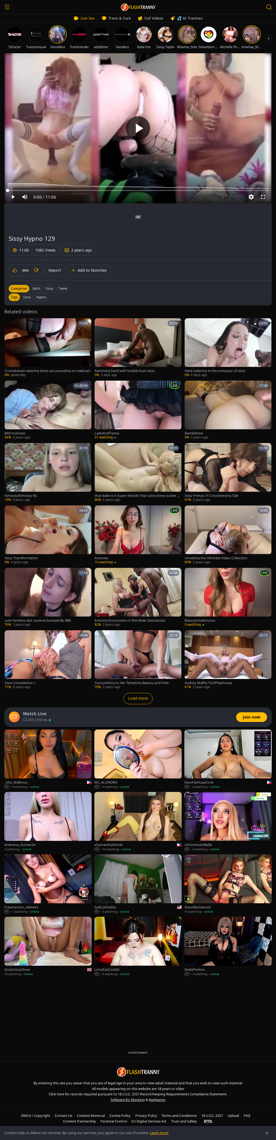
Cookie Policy (120, 1115)
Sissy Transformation (21, 558)
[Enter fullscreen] (263, 197)
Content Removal (91, 1115)
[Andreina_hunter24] (48, 822)
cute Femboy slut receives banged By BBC (38, 620)
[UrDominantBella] (228, 822)
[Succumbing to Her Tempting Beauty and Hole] (138, 659)
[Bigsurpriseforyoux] (228, 597)
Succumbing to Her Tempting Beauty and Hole (132, 683)
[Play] (138, 128)
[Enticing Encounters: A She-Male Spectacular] (138, 597)
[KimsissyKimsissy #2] (48, 472)
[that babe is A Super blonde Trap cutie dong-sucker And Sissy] (138, 472)
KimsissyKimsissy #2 (21, 495)
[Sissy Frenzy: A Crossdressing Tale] (228, 472)
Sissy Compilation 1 (20, 683)
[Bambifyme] (228, 410)
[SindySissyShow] (48, 946)
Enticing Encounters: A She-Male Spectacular (130, 620)
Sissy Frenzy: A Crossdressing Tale (211, 495)
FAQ (247, 1115)
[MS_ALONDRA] (138, 759)
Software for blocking (128, 1099)
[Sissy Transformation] (48, 535)
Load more (138, 698)
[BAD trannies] (48, 410)
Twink (62, 288)
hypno (41, 297)
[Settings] (251, 197)
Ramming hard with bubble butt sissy (125, 371)
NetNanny (157, 1099)
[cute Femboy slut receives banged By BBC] (48, 597)
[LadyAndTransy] (138, 410)
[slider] (138, 190)
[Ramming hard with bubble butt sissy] (138, 347)
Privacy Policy (146, 1115)
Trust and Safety (184, 1121)
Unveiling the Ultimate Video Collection (216, 558)
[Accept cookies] (267, 1133)
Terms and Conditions (179, 1115)
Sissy (49, 288)
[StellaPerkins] (228, 946)
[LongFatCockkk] (138, 946)
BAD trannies (15, 433)
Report (55, 270)
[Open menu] (7, 7)
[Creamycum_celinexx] (48, 884)
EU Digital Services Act (149, 1121)
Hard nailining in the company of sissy (215, 371)
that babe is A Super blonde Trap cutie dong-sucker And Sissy (138, 495)
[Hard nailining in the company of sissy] (228, 347)
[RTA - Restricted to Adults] (208, 1121)
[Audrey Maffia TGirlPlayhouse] (228, 659)
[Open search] (269, 7)
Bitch (36, 288)
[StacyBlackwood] (228, 884)
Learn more (159, 1132)
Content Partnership (79, 1121)
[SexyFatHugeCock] (228, 759)
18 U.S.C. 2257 (212, 1115)
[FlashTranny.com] (138, 7)
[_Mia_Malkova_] (48, 759)
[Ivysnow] (138, 535)
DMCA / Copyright (35, 1115)
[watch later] (10, 324)
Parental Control (114, 1121)
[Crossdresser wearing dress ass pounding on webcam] (48, 347)
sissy (27, 297)
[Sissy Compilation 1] (48, 659)
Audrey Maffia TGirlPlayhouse (208, 683)
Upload (233, 1115)
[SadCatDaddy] (138, 884)
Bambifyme (194, 433)
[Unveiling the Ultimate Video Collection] (228, 535)
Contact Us (63, 1115)
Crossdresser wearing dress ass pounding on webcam (48, 371)
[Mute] (24, 197)
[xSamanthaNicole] (138, 822)
